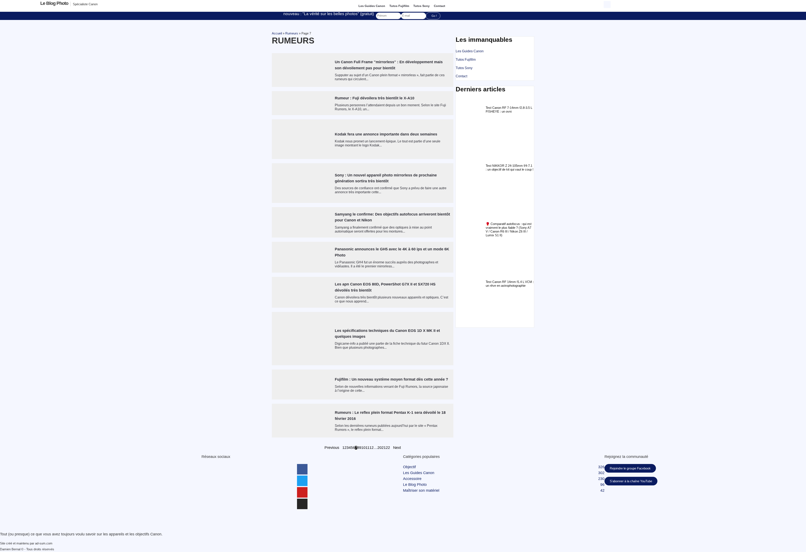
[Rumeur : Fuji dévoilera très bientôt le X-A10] (302, 103)
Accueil (277, 33)
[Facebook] (302, 469)
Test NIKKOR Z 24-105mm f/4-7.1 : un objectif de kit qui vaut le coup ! (509, 167)
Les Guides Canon (372, 6)
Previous (331, 448)
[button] (607, 4)
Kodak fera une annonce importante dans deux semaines (386, 134)
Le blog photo (54, 3)
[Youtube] (302, 492)
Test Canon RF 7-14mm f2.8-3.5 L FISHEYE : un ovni (509, 109)
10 (363, 448)
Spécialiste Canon (85, 4)
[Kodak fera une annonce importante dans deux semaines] (302, 139)
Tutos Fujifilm (399, 6)
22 (388, 448)
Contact (439, 6)
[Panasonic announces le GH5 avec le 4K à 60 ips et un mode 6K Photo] (302, 257)
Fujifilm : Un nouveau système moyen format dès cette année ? (391, 379)
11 (367, 448)
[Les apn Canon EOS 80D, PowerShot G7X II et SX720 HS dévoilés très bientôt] (302, 292)
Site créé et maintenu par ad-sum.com (26, 543)
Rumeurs (291, 33)
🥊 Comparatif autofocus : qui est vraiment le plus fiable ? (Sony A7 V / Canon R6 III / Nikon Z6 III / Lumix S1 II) (508, 229)
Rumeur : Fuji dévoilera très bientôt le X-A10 (374, 98)
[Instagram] (302, 504)
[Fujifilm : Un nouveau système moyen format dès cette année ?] (302, 384)
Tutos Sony (421, 6)
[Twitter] (302, 481)
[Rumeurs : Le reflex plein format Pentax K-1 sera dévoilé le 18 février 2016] (302, 421)
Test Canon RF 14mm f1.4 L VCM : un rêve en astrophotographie (510, 283)
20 (379, 448)
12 (371, 448)
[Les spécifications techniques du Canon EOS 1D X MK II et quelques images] (302, 338)
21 (384, 448)
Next (397, 448)
